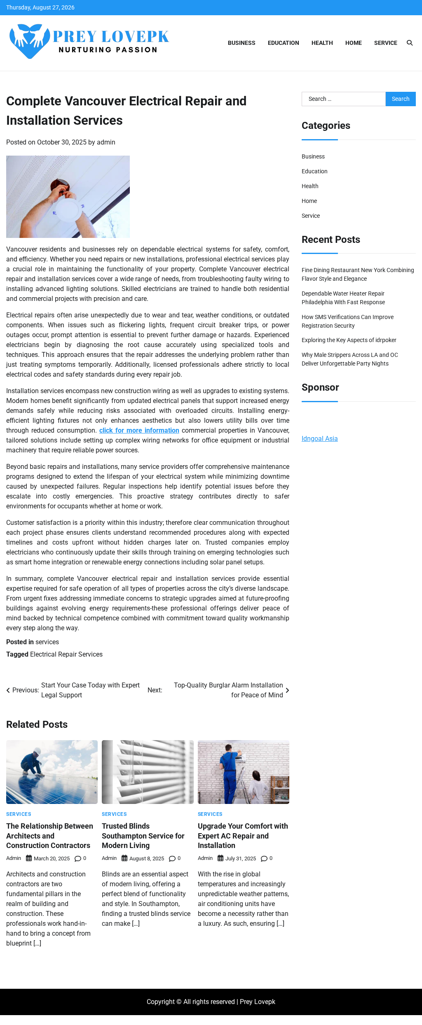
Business (242, 43)
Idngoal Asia (320, 439)
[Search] (409, 43)
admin (106, 142)
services (47, 642)
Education (283, 43)
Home (353, 43)
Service (385, 43)
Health (322, 43)
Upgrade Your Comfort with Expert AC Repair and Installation (243, 836)
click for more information (139, 430)
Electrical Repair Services (66, 654)
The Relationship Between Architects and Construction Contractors (49, 836)
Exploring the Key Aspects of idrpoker (349, 340)
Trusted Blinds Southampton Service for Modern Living (143, 836)
